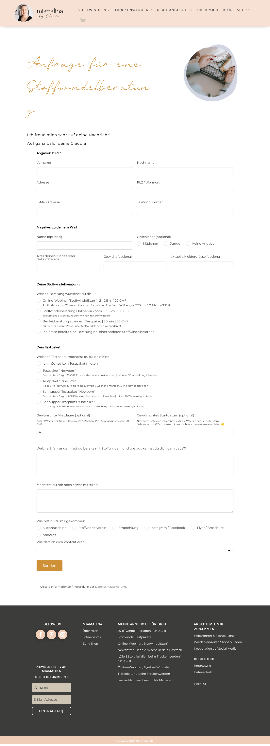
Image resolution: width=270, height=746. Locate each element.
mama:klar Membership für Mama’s (144, 680)
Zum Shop (90, 643)
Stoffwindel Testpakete (134, 637)
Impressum (202, 665)
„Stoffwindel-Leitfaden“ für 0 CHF (142, 631)
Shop (242, 10)
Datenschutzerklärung (110, 586)
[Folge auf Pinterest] (51, 634)
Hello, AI (200, 684)
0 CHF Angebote (173, 10)
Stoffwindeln (91, 10)
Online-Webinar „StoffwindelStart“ (143, 643)
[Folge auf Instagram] (62, 634)
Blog (227, 10)
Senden (49, 566)
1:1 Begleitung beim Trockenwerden (144, 674)
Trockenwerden (132, 10)
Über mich (207, 10)
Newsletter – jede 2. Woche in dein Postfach (150, 650)
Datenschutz (203, 672)
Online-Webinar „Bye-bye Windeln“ (144, 667)
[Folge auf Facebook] (40, 634)
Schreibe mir (92, 637)
